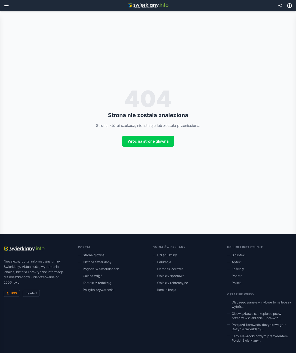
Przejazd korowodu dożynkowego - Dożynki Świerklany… (259, 327)
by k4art (31, 293)
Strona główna (94, 255)
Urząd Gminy (167, 255)
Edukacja (164, 262)
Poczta (237, 276)
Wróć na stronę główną (148, 141)
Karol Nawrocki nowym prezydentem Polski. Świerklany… (260, 338)
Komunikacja (166, 290)
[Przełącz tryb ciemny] (280, 5)
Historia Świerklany (97, 262)
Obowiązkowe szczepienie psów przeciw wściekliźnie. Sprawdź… (256, 316)
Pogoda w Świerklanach (101, 269)
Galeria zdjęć (92, 276)
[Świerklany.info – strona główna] (24, 249)
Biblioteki (238, 255)
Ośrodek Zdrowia (170, 269)
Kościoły (238, 269)
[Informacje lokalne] (289, 5)
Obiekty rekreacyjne (172, 283)
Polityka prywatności (98, 290)
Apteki (236, 262)
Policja (236, 283)
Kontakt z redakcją (97, 283)
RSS (14, 293)
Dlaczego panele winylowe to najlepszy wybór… (261, 304)
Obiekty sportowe (170, 276)
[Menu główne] (6, 5)
